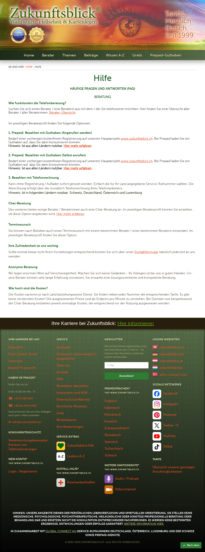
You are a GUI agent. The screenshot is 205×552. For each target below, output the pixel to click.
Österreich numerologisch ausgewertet (76, 356)
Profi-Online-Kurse (22, 354)
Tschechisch (114, 448)
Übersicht (15, 347)
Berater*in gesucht (22, 368)
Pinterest (170, 415)
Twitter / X (170, 425)
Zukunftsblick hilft (80, 445)
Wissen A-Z (115, 55)
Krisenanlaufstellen (81, 482)
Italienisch (112, 408)
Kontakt (62, 372)
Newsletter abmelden (72, 386)
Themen (69, 55)
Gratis (137, 55)
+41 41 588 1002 (23, 398)
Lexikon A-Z (76, 456)
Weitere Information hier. (144, 523)
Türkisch (111, 455)
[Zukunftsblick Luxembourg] (155, 367)
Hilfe (59, 379)
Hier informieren (136, 323)
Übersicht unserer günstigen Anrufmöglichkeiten (174, 469)
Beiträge (91, 55)
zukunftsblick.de (172, 354)
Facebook (170, 393)
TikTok (167, 446)
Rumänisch (113, 414)
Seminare (15, 361)
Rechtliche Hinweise (71, 406)
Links (60, 413)
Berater (48, 55)
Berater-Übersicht (62, 112)
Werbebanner (66, 420)
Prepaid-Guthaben (165, 55)
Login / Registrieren (22, 471)
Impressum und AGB (71, 393)
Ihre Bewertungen (69, 427)
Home (29, 55)
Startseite (63, 347)
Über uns (63, 365)
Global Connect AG (60, 531)
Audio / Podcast (127, 478)
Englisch (111, 401)
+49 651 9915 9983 (25, 405)
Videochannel (125, 489)
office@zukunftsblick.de (26, 422)
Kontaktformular (146, 252)
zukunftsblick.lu (171, 368)
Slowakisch (113, 435)
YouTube (169, 436)
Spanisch (111, 442)
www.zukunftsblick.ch (137, 138)
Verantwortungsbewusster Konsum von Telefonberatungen (28, 445)
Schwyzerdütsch (117, 428)
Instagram (170, 404)
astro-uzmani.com (173, 374)
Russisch (111, 421)
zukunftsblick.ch (172, 347)
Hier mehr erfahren (77, 146)
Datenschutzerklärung (72, 399)
